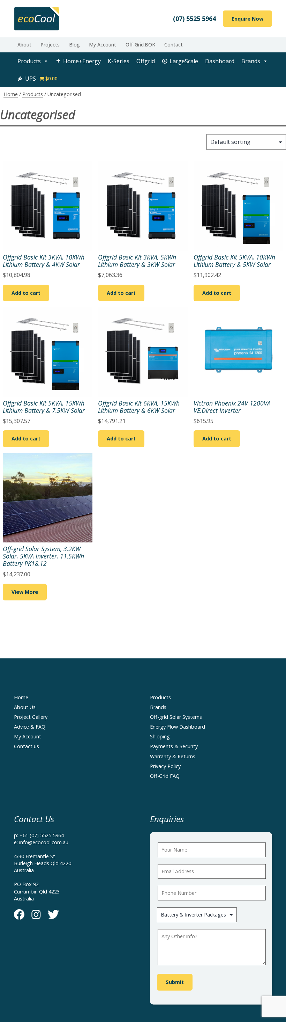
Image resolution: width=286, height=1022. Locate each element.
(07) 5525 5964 (194, 18)
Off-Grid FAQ (165, 776)
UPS (30, 78)
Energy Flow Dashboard (177, 726)
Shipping (160, 736)
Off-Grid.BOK (140, 44)
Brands (250, 61)
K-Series (118, 61)
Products (29, 61)
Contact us (26, 746)
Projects (50, 44)
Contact (173, 44)
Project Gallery (30, 717)
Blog (74, 44)
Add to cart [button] (26, 293)
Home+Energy (82, 61)
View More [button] (25, 592)
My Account (102, 44)
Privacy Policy (165, 766)
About (24, 44)
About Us (25, 707)
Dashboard (219, 61)
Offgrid (145, 61)
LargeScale (184, 61)
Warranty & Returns (172, 756)
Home (10, 94)
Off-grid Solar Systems (176, 717)
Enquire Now (247, 18)
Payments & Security (174, 746)
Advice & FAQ (29, 726)
